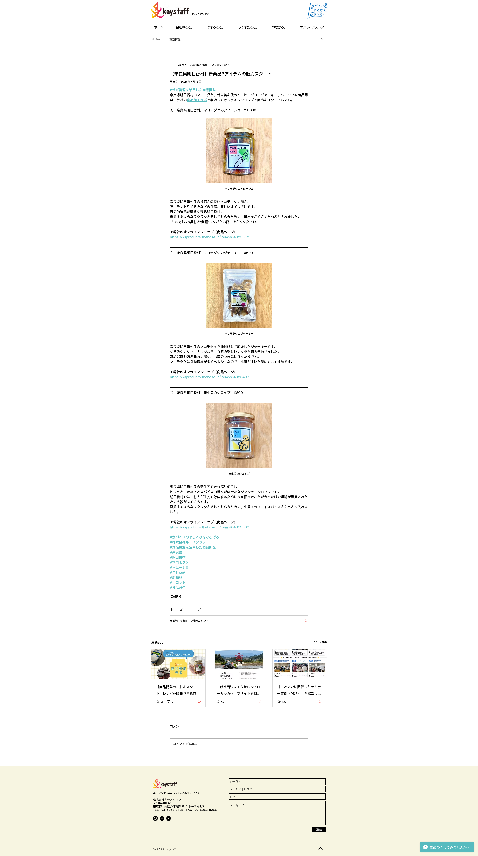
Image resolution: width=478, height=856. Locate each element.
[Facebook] (162, 818)
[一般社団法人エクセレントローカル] (239, 664)
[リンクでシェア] (199, 609)
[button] (322, 39)
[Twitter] (168, 818)
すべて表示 (320, 641)
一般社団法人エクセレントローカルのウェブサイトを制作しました (238, 691)
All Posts (156, 39)
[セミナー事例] (300, 664)
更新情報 (175, 39)
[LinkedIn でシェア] (190, 609)
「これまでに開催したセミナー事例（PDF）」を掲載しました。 (299, 691)
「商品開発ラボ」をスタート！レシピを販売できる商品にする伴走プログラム (178, 691)
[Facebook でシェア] (171, 609)
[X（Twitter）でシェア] (181, 609)
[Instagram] (155, 818)
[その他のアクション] (306, 65)
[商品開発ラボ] (178, 664)
